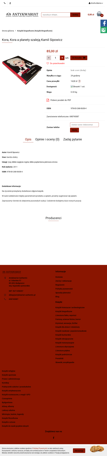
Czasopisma (7, 398)
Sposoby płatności (63, 293)
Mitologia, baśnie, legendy (13, 414)
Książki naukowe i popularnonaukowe (71, 331)
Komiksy (5, 383)
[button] (60, 271)
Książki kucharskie (63, 335)
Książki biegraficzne (63, 311)
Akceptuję (79, 451)
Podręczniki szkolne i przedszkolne (16, 387)
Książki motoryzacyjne (64, 343)
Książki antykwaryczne (11, 391)
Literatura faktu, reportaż (65, 315)
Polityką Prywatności (39, 448)
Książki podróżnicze (63, 354)
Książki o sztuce (8, 422)
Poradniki (59, 358)
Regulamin (59, 285)
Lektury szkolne (8, 410)
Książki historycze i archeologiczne (70, 307)
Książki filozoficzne (10, 418)
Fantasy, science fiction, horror (68, 319)
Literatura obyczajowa (64, 347)
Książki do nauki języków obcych (15, 426)
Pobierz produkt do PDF (60, 100)
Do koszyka (77, 58)
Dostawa (59, 277)
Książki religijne (8, 371)
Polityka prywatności (64, 289)
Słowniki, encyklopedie (64, 362)
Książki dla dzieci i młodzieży (67, 327)
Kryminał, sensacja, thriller (66, 323)
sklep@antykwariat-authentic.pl (22, 295)
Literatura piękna (62, 351)
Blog (57, 297)
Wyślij (74, 130)
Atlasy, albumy (8, 406)
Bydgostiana (7, 402)
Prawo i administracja (11, 379)
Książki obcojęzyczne (64, 339)
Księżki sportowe (9, 375)
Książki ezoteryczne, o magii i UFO (16, 395)
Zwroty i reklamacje (63, 281)
